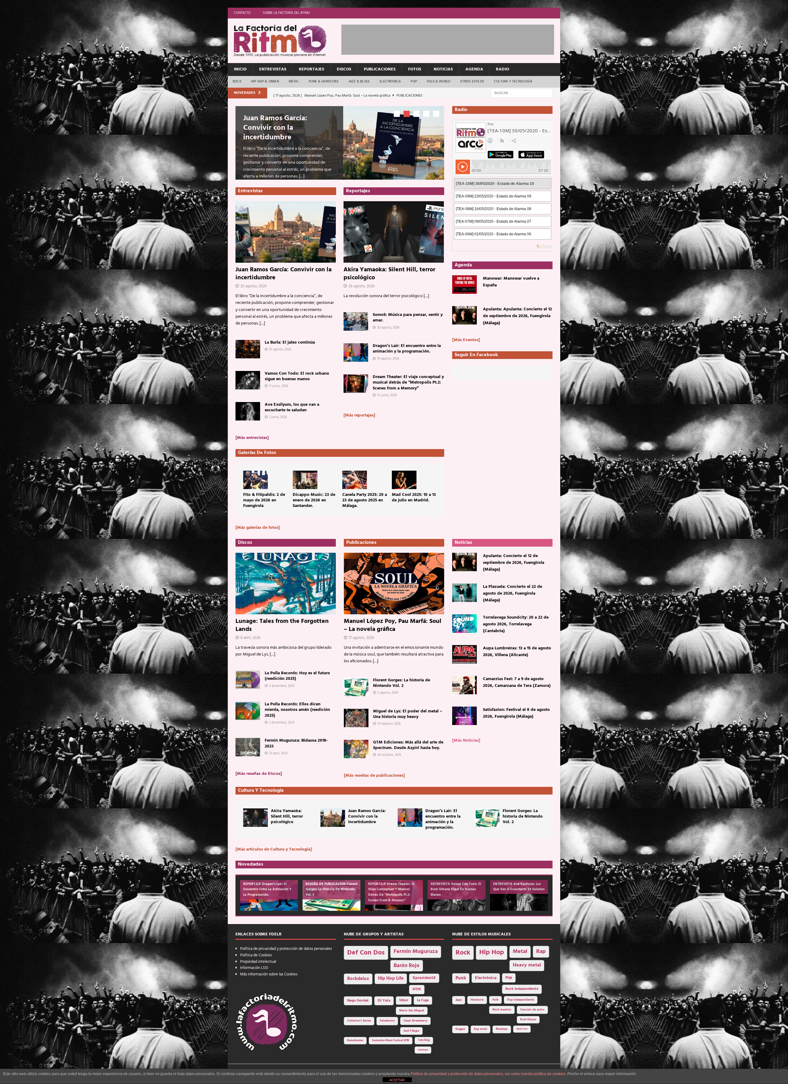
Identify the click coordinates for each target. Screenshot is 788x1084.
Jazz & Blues (359, 81)
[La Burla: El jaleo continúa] (247, 349)
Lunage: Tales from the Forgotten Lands (282, 625)
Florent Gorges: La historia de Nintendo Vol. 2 (401, 683)
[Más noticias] (466, 740)
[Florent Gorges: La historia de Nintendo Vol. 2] (356, 687)
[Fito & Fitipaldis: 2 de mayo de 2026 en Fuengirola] (255, 480)
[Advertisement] (453, 38)
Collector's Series (359, 1020)
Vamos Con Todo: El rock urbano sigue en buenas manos (297, 376)
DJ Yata (384, 1000)
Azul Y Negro (411, 1031)
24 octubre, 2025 (389, 755)
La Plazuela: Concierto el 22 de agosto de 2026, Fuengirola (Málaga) (512, 593)
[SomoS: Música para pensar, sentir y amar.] (356, 321)
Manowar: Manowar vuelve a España (511, 282)
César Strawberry (415, 1020)
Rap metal (480, 1029)
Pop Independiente (520, 1000)
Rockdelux (358, 978)
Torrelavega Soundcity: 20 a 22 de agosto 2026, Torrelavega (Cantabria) (516, 624)
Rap (541, 951)
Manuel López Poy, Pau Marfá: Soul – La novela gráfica (392, 625)
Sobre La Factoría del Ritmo (286, 13)
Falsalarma (387, 1020)
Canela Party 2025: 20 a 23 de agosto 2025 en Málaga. (364, 500)
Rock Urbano (528, 1019)
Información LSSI (254, 968)
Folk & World (438, 81)
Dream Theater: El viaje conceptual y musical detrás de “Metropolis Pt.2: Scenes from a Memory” (408, 382)
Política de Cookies (256, 955)
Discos (344, 69)
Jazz (459, 1000)
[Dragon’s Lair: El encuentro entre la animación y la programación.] (356, 352)
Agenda (474, 69)
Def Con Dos (366, 952)
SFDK (416, 989)
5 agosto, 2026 (387, 692)
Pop (414, 81)
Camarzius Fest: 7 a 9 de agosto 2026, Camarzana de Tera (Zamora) (517, 682)
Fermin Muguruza (416, 951)
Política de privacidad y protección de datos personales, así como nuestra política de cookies (488, 1074)
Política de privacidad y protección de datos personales (286, 949)
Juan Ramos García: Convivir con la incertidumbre (275, 128)
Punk (461, 978)
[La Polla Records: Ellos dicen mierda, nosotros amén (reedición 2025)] (247, 711)
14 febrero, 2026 (389, 724)
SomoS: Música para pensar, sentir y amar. (408, 317)
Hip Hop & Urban (265, 81)
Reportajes (311, 69)
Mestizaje (502, 1029)
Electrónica (390, 81)
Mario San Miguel (411, 1010)
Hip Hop (491, 952)
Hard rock (522, 1029)
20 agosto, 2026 (388, 327)
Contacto (242, 13)
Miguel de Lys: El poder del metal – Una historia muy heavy (407, 714)
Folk (495, 1000)
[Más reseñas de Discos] (258, 773)
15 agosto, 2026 (280, 349)
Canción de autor (532, 1009)
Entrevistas (272, 69)
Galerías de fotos (257, 453)
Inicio (240, 69)
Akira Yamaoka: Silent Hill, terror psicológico (389, 274)
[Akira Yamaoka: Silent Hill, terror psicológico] (394, 232)
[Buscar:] (522, 93)
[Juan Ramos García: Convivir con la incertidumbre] (285, 232)
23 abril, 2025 (278, 753)
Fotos (414, 69)
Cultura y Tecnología (513, 81)
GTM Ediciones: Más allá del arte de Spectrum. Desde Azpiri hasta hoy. (408, 745)
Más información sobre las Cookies (268, 974)
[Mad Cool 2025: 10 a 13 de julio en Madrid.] (404, 480)
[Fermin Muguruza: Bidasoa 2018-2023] (247, 747)
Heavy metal (527, 965)
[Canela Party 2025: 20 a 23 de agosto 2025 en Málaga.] (354, 480)
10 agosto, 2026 (388, 358)
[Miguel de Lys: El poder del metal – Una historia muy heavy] (356, 718)
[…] (301, 176)
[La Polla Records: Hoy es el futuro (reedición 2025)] (247, 680)
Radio (502, 69)
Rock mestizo (501, 1009)
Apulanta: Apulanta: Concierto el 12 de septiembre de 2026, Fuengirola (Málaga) (517, 316)
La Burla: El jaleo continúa (290, 342)
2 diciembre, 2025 (282, 686)
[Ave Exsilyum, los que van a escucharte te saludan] (247, 411)
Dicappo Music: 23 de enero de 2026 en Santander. (314, 500)
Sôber (403, 1000)
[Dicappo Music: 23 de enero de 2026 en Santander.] (305, 480)
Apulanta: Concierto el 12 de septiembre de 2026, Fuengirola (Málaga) (513, 562)
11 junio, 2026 (278, 386)
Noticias (443, 69)
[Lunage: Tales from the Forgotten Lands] (285, 583)
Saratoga (423, 1050)
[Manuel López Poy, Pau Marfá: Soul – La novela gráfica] (394, 583)
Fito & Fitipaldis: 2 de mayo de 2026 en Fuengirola (264, 500)
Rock (237, 81)
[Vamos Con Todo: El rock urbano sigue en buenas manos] (247, 380)
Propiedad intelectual (258, 961)
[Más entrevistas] (252, 437)
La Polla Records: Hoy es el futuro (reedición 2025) (297, 676)
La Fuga (423, 1000)
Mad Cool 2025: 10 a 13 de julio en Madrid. (414, 497)
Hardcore (477, 999)
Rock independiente (521, 989)
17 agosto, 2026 (361, 638)
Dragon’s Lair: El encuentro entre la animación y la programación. (407, 348)
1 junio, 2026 (278, 417)
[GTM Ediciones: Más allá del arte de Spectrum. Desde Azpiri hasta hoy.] (356, 749)
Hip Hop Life (391, 978)
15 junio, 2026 (387, 395)
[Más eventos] (466, 340)
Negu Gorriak (358, 1001)
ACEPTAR (397, 1080)
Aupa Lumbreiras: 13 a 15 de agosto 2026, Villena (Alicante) (517, 652)
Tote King (424, 1040)
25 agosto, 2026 (253, 286)
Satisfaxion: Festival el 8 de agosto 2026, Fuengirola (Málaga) (516, 713)
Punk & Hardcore (324, 81)
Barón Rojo (407, 966)
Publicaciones (380, 69)
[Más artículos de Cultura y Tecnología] (273, 849)
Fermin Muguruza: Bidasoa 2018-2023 (296, 743)
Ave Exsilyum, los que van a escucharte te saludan (292, 407)
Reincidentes (355, 1040)
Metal (294, 81)
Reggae (460, 1029)
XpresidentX (424, 978)
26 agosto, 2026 (361, 286)
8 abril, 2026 (250, 638)
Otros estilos (472, 81)
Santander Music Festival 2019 (390, 1040)
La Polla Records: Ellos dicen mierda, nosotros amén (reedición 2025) (297, 710)
